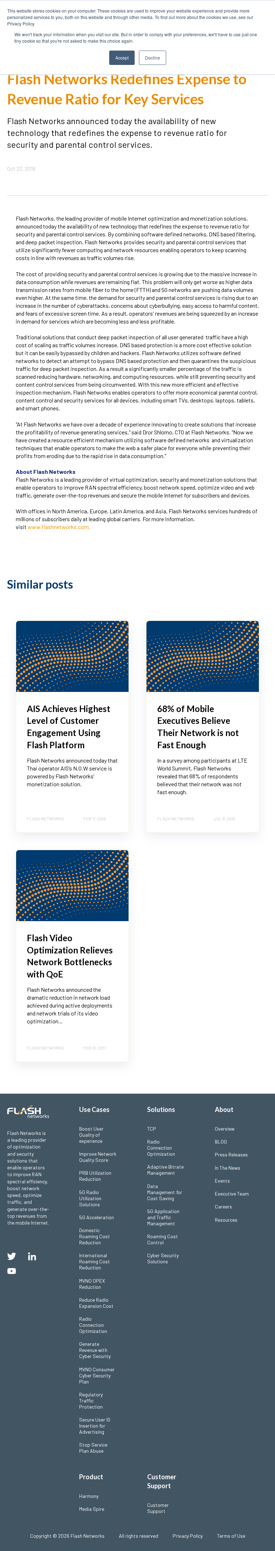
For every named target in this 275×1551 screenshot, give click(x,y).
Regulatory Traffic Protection (91, 1400)
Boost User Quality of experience (91, 1135)
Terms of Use (231, 1536)
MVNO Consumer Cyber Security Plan (97, 1375)
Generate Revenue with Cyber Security (95, 1350)
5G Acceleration (96, 1217)
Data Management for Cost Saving (164, 1192)
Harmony (88, 1496)
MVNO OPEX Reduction (92, 1284)
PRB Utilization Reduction (95, 1176)
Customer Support (158, 1508)
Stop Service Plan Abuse (93, 1448)
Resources (226, 1220)
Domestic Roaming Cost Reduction (94, 1236)
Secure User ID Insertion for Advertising (94, 1425)
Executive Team (232, 1194)
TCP (151, 1129)
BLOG (221, 1141)
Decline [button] (152, 58)
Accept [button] (122, 58)
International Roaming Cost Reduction (94, 1261)
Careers (223, 1206)
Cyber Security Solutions (163, 1258)
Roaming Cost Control (162, 1239)
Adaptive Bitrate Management (165, 1170)
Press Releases (231, 1154)
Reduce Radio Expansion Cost (96, 1303)
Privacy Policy (188, 1536)
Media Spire (91, 1509)
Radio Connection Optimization (93, 1325)
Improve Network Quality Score (97, 1157)
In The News (227, 1168)
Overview (225, 1129)
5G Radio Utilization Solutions (90, 1198)
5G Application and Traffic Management (163, 1217)
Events (222, 1181)
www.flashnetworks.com (58, 526)
